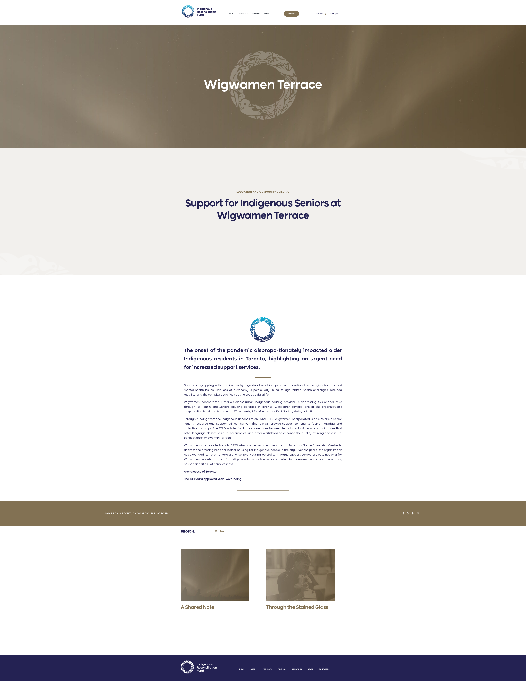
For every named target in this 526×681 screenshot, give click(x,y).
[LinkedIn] (413, 514)
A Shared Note (197, 607)
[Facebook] (403, 514)
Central (220, 531)
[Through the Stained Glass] (300, 550)
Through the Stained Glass (297, 607)
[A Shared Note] (215, 550)
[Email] (418, 514)
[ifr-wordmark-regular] (199, 6)
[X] (408, 514)
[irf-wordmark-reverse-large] (199, 661)
